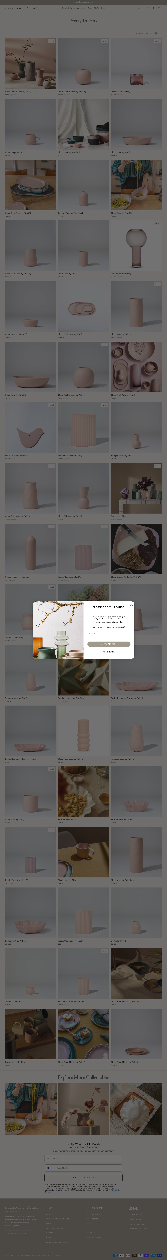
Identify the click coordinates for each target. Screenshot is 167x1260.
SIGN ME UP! (109, 644)
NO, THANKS (109, 652)
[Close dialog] (131, 604)
